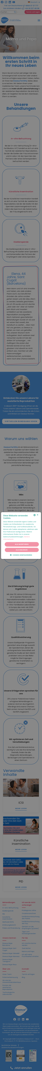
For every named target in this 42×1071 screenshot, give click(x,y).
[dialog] (21, 535)
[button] (21, 555)
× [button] (37, 515)
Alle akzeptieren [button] (22, 544)
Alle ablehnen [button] (22, 550)
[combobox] (34, 515)
